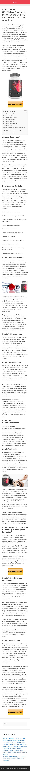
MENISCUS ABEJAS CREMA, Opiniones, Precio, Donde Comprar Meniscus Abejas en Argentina (15, 752)
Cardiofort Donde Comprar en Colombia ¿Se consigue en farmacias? (14, 128)
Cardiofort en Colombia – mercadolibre (13, 131)
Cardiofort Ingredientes (9, 119)
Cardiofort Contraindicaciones (11, 123)
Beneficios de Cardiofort (9, 115)
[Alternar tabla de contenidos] (24, 111)
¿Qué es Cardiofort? (9, 113)
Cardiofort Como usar (9, 121)
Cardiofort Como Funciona (10, 117)
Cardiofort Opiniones (9, 132)
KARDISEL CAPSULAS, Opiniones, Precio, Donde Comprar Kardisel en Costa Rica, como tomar (14, 758)
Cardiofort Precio (8, 125)
